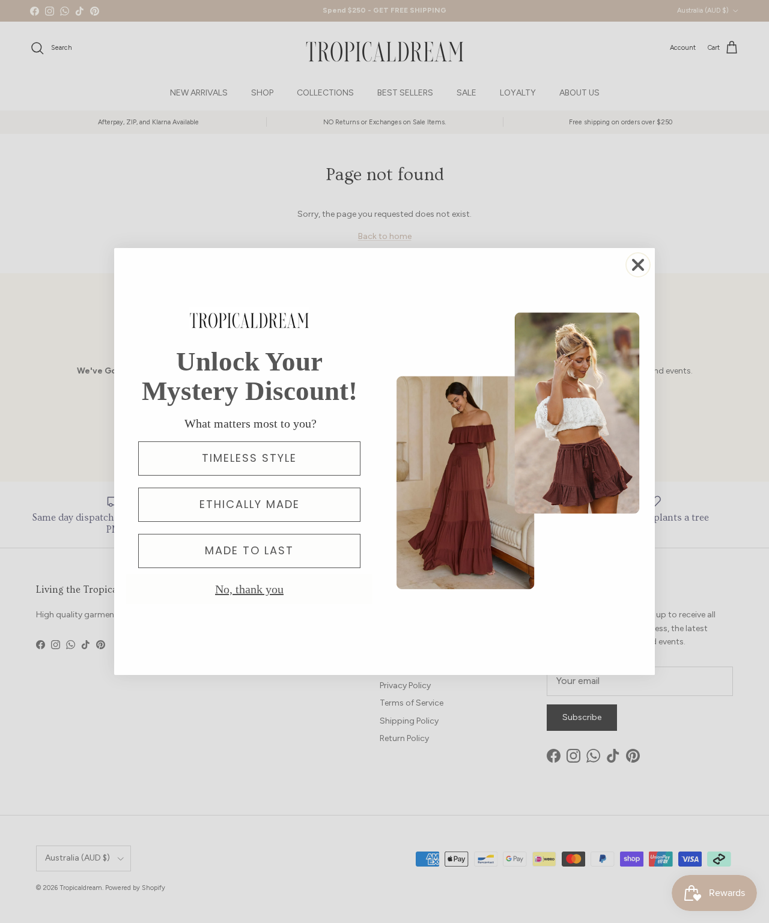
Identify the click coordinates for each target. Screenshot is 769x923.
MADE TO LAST (249, 550)
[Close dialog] (638, 265)
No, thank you (249, 589)
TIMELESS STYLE (249, 457)
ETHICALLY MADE (249, 504)
